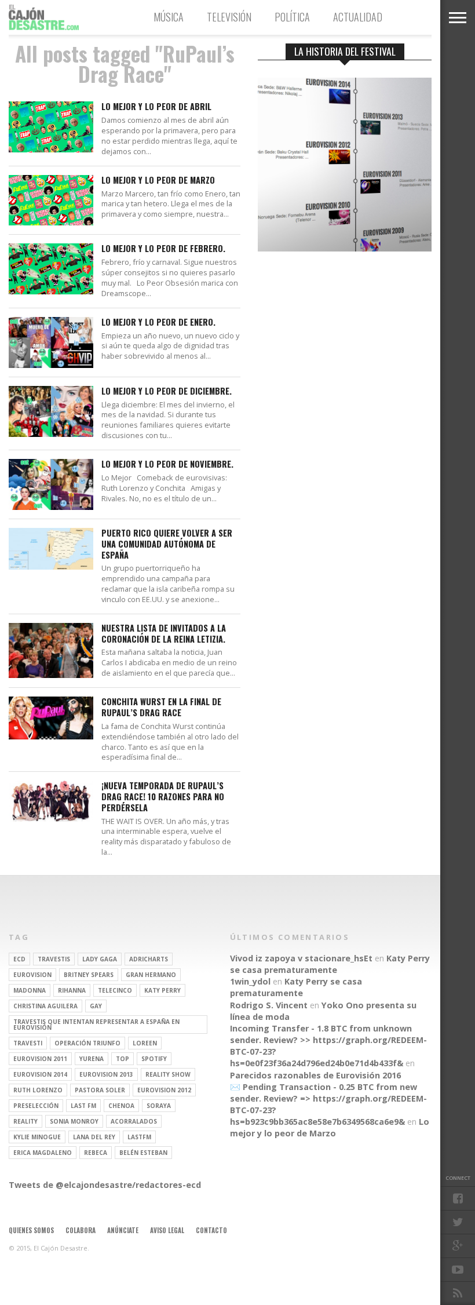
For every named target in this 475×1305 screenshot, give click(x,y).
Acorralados (134, 1121)
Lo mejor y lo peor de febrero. (163, 248)
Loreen (145, 1043)
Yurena (91, 1059)
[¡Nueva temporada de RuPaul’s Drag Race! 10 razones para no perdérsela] (51, 818)
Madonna (29, 990)
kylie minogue (37, 1137)
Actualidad (357, 16)
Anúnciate (122, 1230)
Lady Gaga (99, 959)
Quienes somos (31, 1230)
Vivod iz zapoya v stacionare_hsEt (301, 958)
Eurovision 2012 (164, 1090)
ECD (19, 959)
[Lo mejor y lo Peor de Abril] (51, 149)
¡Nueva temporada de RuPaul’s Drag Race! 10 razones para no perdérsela (162, 797)
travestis (54, 959)
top (122, 1059)
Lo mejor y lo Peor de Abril (156, 106)
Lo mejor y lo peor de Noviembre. (167, 464)
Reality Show (168, 1074)
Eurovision (32, 975)
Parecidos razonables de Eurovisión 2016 (315, 1075)
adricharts (148, 959)
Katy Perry (162, 990)
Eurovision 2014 (40, 1074)
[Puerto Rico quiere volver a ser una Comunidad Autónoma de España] (51, 566)
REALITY (25, 1121)
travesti (27, 1043)
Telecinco (115, 990)
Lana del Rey (94, 1137)
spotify (154, 1059)
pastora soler (100, 1090)
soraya (159, 1106)
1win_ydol (250, 981)
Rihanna (72, 990)
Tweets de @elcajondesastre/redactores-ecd (105, 1184)
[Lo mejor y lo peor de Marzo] (51, 222)
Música (169, 16)
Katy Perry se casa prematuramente (330, 964)
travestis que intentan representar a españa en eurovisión (96, 1024)
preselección (36, 1106)
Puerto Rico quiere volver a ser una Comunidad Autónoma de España (166, 544)
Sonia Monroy (74, 1121)
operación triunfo (87, 1043)
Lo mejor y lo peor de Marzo (158, 180)
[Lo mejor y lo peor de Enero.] (51, 365)
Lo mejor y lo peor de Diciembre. (166, 391)
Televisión (229, 16)
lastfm (139, 1137)
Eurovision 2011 (40, 1059)
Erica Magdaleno (42, 1153)
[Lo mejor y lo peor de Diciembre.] (51, 434)
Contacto (211, 1230)
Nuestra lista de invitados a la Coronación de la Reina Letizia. (163, 633)
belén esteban (143, 1153)
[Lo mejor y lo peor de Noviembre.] (51, 507)
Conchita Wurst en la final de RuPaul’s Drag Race (161, 707)
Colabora (80, 1230)
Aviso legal (167, 1230)
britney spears (89, 975)
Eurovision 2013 (106, 1074)
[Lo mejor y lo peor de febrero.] (51, 291)
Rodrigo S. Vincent (269, 1005)
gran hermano (151, 975)
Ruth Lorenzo (38, 1090)
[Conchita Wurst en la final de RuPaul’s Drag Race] (51, 736)
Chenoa (121, 1106)
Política (292, 16)
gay (96, 1006)
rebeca (95, 1153)
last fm (83, 1106)
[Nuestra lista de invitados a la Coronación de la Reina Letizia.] (51, 675)
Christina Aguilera (45, 1006)
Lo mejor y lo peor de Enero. (158, 322)
